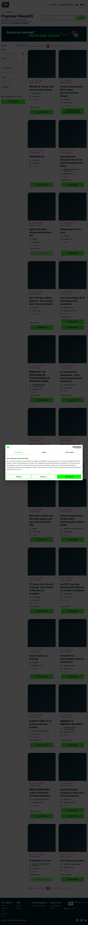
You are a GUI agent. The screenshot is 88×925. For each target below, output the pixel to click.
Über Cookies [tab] (70, 452)
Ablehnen (19, 476)
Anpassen (43, 476)
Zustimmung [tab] (18, 452)
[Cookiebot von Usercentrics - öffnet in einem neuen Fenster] (73, 447)
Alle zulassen (69, 476)
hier (21, 469)
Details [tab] (44, 452)
